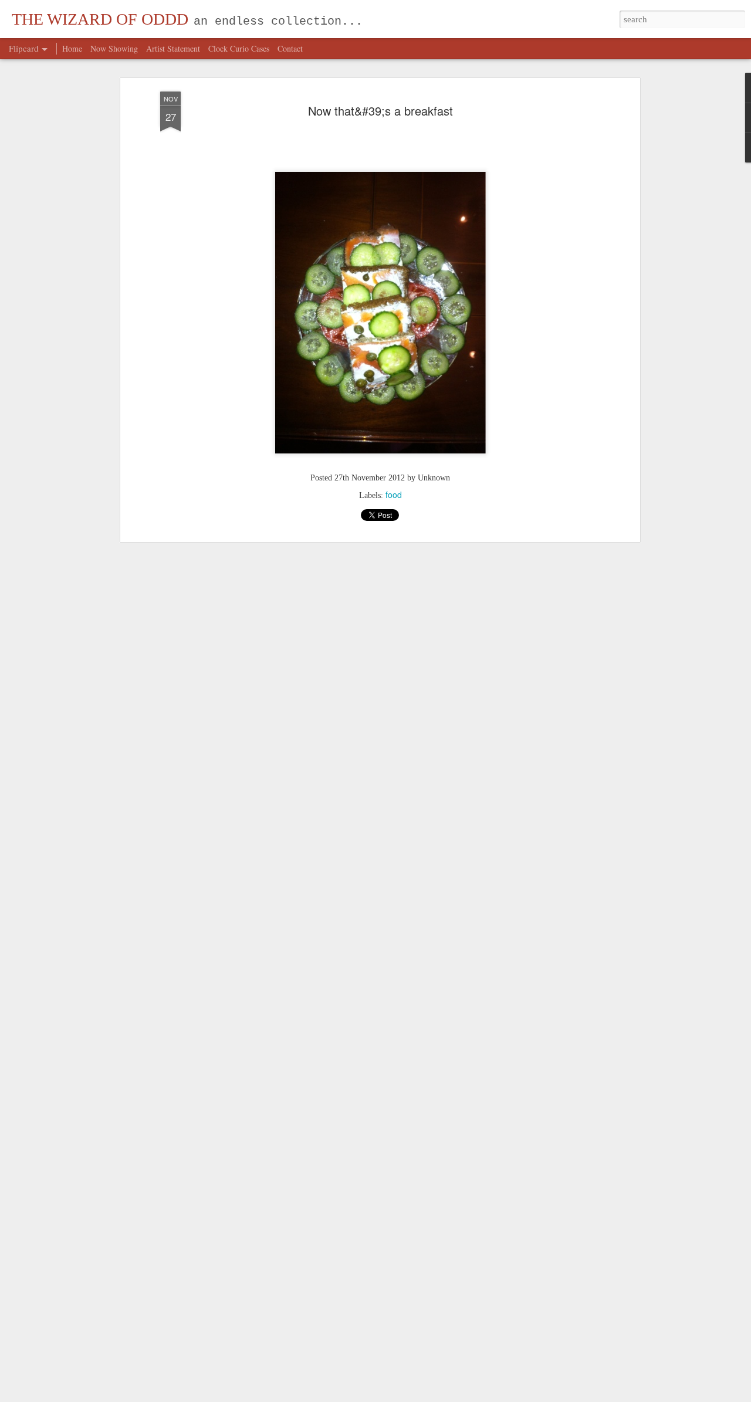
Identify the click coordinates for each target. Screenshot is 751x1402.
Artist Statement (173, 48)
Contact (290, 48)
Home (72, 48)
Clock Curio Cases (238, 48)
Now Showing (114, 48)
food (393, 494)
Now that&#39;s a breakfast (380, 110)
